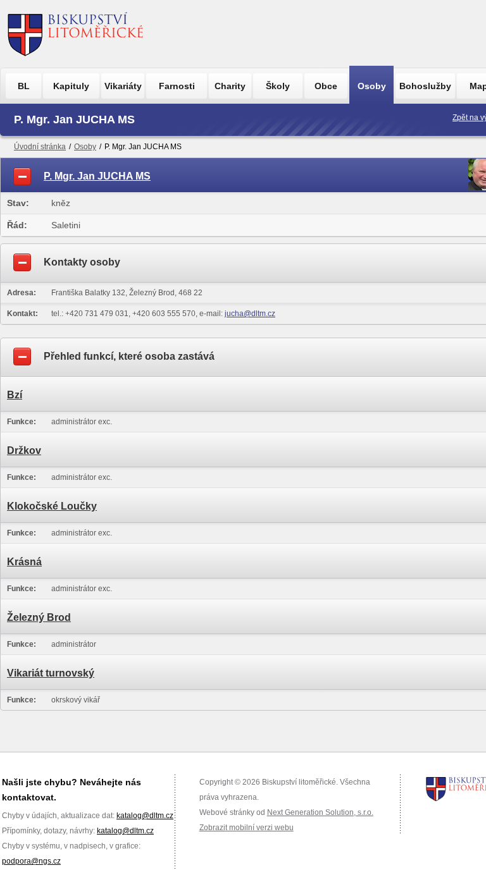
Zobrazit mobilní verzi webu (246, 827)
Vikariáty (123, 86)
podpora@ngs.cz (31, 861)
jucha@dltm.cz (250, 313)
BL (24, 86)
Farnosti (177, 86)
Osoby (372, 86)
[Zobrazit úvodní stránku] (75, 33)
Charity (230, 86)
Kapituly (71, 86)
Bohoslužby (425, 86)
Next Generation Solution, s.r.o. (320, 812)
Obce (326, 86)
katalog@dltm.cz (144, 815)
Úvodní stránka (40, 146)
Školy (278, 86)
